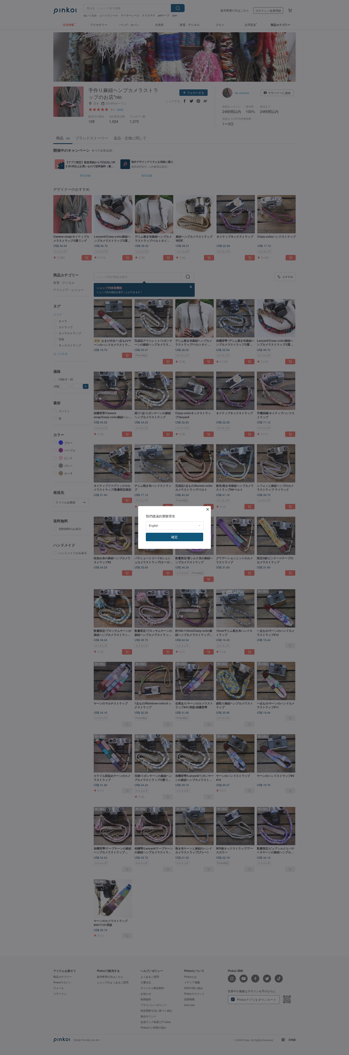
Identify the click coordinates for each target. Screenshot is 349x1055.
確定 (174, 537)
